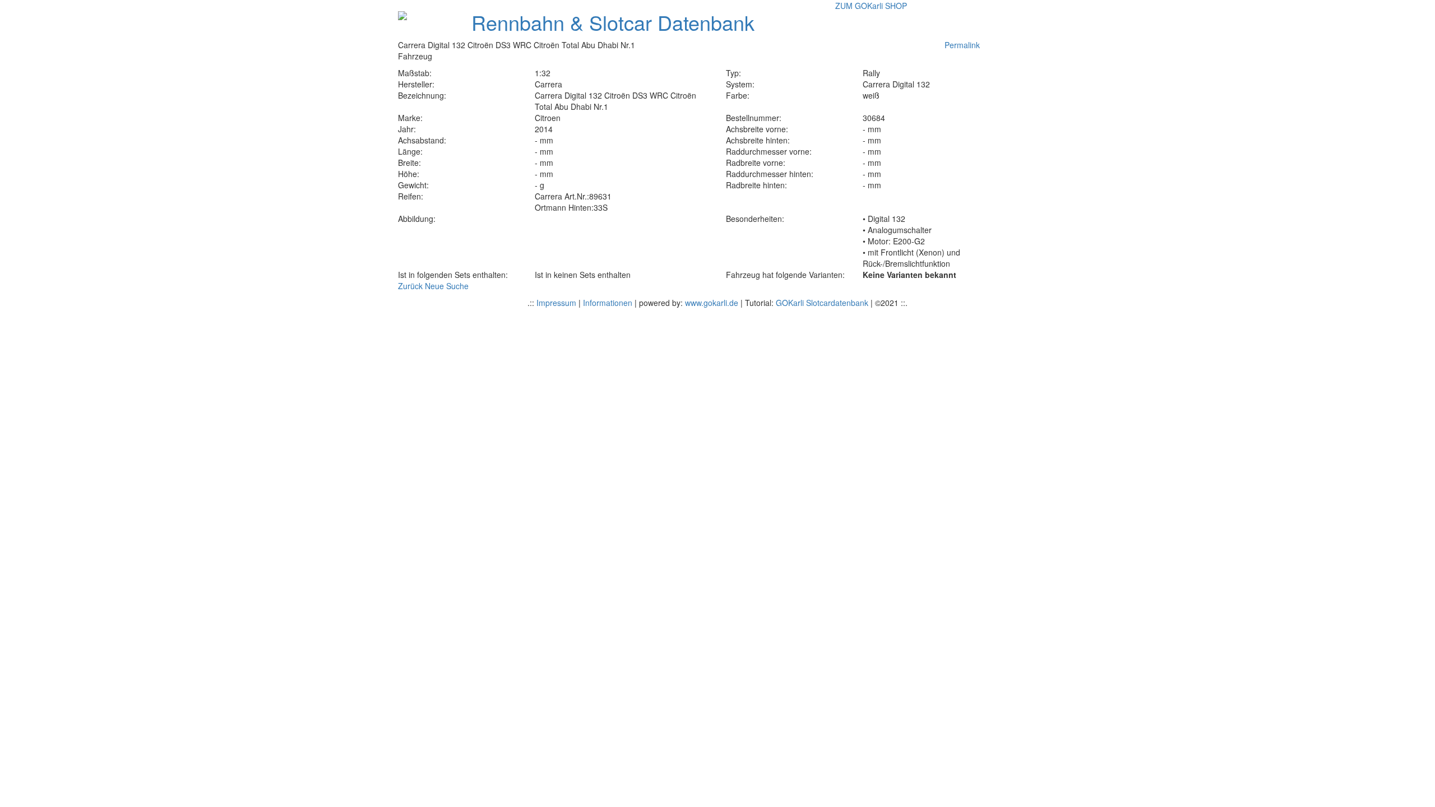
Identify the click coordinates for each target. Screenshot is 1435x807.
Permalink (962, 44)
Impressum (556, 302)
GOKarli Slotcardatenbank (822, 302)
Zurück (410, 285)
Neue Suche (447, 285)
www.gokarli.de (711, 302)
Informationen (607, 302)
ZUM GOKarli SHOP (871, 5)
